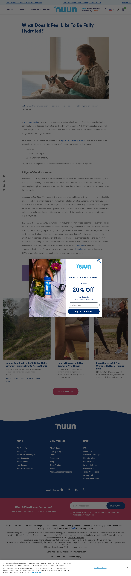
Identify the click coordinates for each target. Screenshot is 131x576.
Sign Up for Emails (83, 311)
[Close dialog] (99, 261)
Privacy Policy (36, 572)
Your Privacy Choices (100, 568)
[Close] (127, 567)
